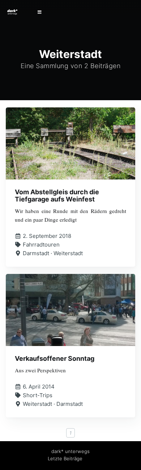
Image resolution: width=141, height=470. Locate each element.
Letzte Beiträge (65, 458)
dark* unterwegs (70, 451)
